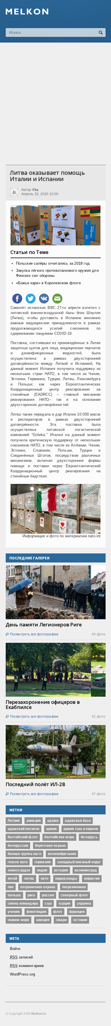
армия (51, 829)
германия (42, 862)
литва (29, 878)
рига (31, 895)
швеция (42, 920)
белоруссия (18, 846)
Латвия (14, 821)
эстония (80, 920)
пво (11, 887)
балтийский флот (23, 837)
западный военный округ (79, 862)
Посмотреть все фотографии (32, 634)
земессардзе (19, 870)
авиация (33, 821)
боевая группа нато (24, 854)
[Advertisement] (55, 103)
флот (58, 912)
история (61, 870)
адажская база (78, 821)
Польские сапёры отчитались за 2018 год (53, 263)
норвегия (92, 878)
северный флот (74, 895)
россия (48, 895)
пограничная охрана (37, 887)
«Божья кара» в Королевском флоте (48, 283)
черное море (19, 920)
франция (77, 912)
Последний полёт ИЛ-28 (35, 784)
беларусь (89, 837)
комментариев (27, 966)
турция (64, 903)
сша (48, 903)
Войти (15, 949)
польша (14, 895)
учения (14, 912)
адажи (52, 821)
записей (21, 957)
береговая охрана (50, 846)
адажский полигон (24, 829)
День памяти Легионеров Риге (44, 624)
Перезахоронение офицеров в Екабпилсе (43, 704)
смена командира (23, 903)
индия (42, 870)
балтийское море (59, 837)
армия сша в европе (80, 829)
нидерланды (66, 878)
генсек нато (18, 862)
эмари (61, 920)
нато (45, 878)
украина (84, 903)
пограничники (74, 887)
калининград (86, 870)
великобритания (62, 854)
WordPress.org (22, 974)
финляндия (36, 912)
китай (12, 878)
